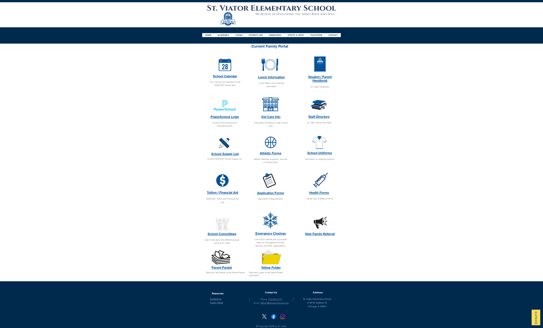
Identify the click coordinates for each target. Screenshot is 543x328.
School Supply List (225, 154)
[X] (264, 316)
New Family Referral (320, 234)
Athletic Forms (270, 153)
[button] (223, 35)
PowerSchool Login (225, 117)
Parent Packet (222, 267)
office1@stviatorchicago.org (274, 303)
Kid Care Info (270, 117)
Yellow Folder (271, 267)
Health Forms (319, 193)
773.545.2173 (275, 299)
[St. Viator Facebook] (273, 316)
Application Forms (270, 193)
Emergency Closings (270, 233)
